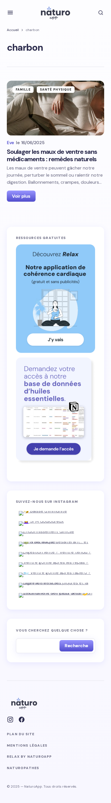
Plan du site (20, 734)
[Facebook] (21, 719)
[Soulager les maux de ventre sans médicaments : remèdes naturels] (55, 108)
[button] (10, 12)
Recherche (76, 646)
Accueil (13, 30)
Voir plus (21, 196)
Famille (23, 89)
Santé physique (56, 89)
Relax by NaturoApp (29, 757)
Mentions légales (27, 745)
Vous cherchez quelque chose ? (52, 630)
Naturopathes (23, 768)
